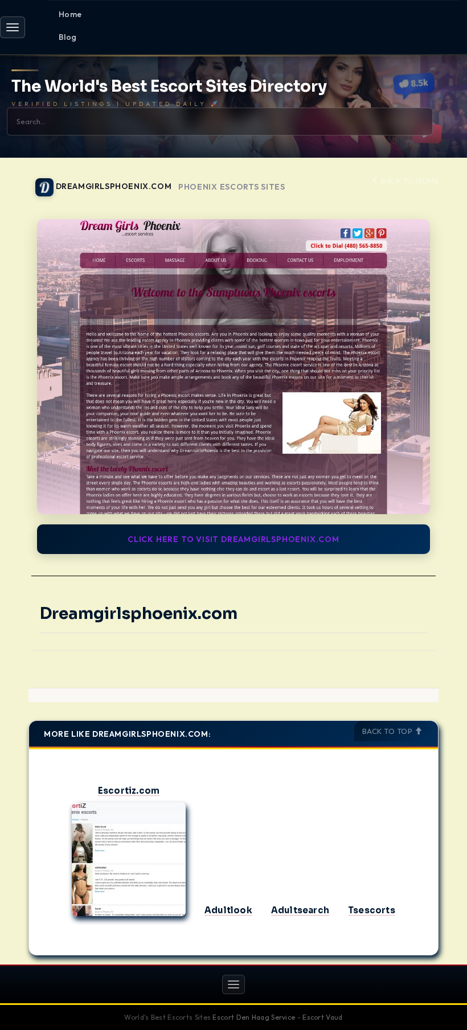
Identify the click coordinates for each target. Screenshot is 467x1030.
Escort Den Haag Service (253, 1017)
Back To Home (409, 180)
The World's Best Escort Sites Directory (169, 87)
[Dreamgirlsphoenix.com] (233, 366)
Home (70, 14)
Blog (68, 37)
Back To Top (388, 731)
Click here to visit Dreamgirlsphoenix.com (233, 539)
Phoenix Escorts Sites (231, 187)
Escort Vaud (322, 1017)
